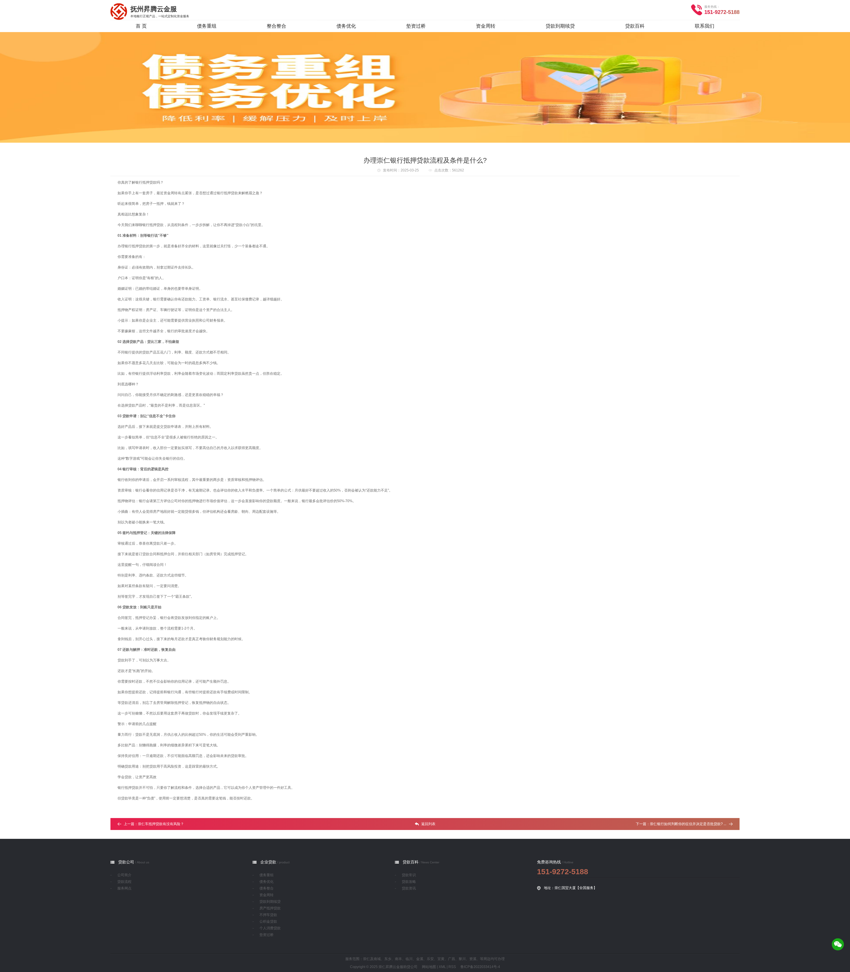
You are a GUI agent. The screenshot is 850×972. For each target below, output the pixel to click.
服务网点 (124, 888)
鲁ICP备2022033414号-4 (480, 967)
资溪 (472, 959)
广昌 (451, 959)
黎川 (462, 959)
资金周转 (266, 895)
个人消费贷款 (270, 928)
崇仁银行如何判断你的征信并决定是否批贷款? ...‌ (688, 824)
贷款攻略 (409, 882)
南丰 (398, 959)
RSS (452, 967)
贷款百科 (411, 862)
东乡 (387, 959)
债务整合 (266, 888)
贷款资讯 (409, 888)
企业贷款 (268, 862)
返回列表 (428, 824)
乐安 (430, 959)
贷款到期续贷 (270, 901)
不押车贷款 (268, 915)
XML (442, 967)
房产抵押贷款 (270, 908)
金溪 (419, 959)
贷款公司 (126, 862)
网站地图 (429, 967)
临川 (409, 959)
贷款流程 (124, 882)
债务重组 (266, 875)
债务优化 (266, 882)
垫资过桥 (266, 935)
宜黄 (440, 959)
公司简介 (124, 875)
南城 (377, 959)
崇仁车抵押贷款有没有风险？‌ (161, 824)
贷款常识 (409, 875)
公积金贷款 (268, 921)
